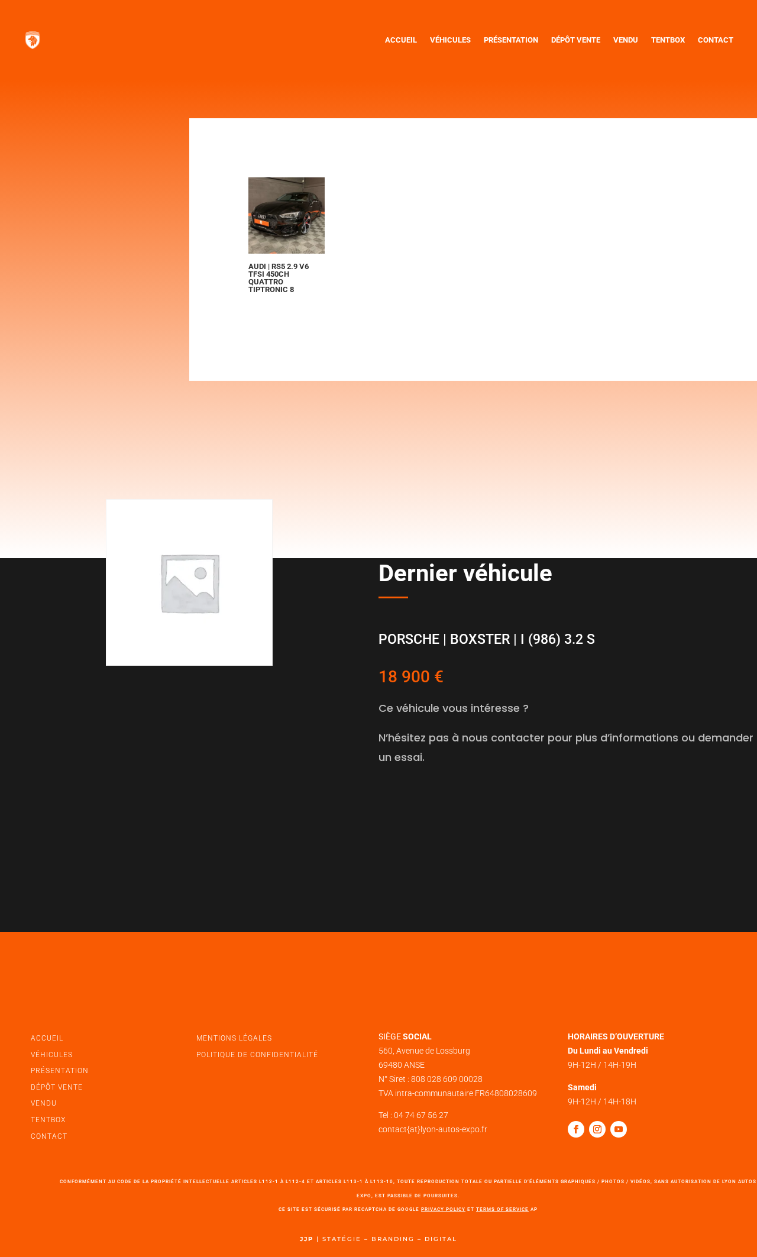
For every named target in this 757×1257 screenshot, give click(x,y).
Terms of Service (502, 1209)
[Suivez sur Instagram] (597, 1129)
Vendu (625, 39)
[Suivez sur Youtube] (618, 1129)
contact (49, 1136)
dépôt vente (57, 1087)
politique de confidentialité (257, 1055)
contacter (424, 810)
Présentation (511, 39)
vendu (44, 1103)
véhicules (52, 1055)
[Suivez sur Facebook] (576, 1129)
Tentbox (668, 39)
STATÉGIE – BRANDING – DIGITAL (389, 1239)
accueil (47, 1038)
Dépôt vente (575, 39)
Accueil (401, 39)
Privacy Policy (443, 1209)
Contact (715, 39)
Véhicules (450, 39)
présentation (60, 1071)
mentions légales (234, 1038)
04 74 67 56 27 (421, 1115)
